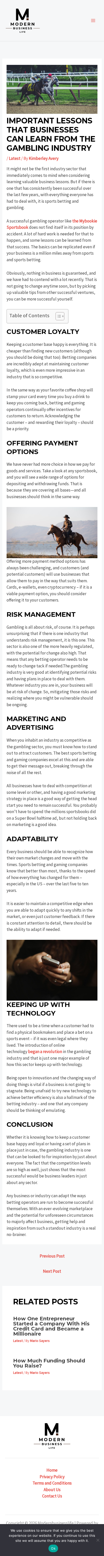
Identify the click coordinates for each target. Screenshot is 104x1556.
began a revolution (44, 1051)
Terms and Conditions (52, 1483)
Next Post (52, 1271)
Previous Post (52, 1256)
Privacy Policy (52, 1476)
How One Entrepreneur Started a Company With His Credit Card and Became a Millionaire (51, 1326)
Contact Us (52, 1496)
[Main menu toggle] (93, 20)
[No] (97, 1540)
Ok (53, 1548)
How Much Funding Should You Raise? (49, 1363)
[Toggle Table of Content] (57, 316)
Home (52, 1470)
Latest (14, 158)
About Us (52, 1489)
